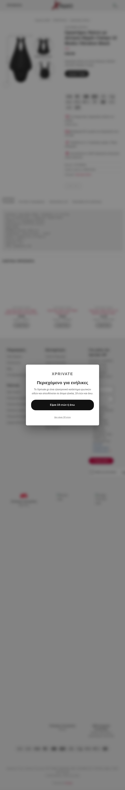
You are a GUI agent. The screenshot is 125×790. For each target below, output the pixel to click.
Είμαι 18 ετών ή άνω (62, 405)
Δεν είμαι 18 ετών (62, 417)
